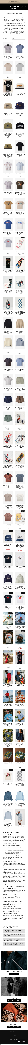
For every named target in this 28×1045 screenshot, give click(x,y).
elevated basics (20, 837)
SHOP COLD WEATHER (14, 1000)
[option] (14, 2)
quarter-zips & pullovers (18, 840)
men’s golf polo (13, 869)
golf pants (8, 840)
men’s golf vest (10, 908)
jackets (9, 841)
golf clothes (20, 32)
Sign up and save (14, 1039)
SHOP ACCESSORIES (14, 1026)
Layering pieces (8, 853)
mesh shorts (19, 839)
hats (12, 841)
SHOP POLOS (14, 974)
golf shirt (15, 910)
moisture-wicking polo (13, 896)
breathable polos (11, 839)
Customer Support (14, 1031)
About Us (14, 1035)
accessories (22, 841)
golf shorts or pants (13, 903)
